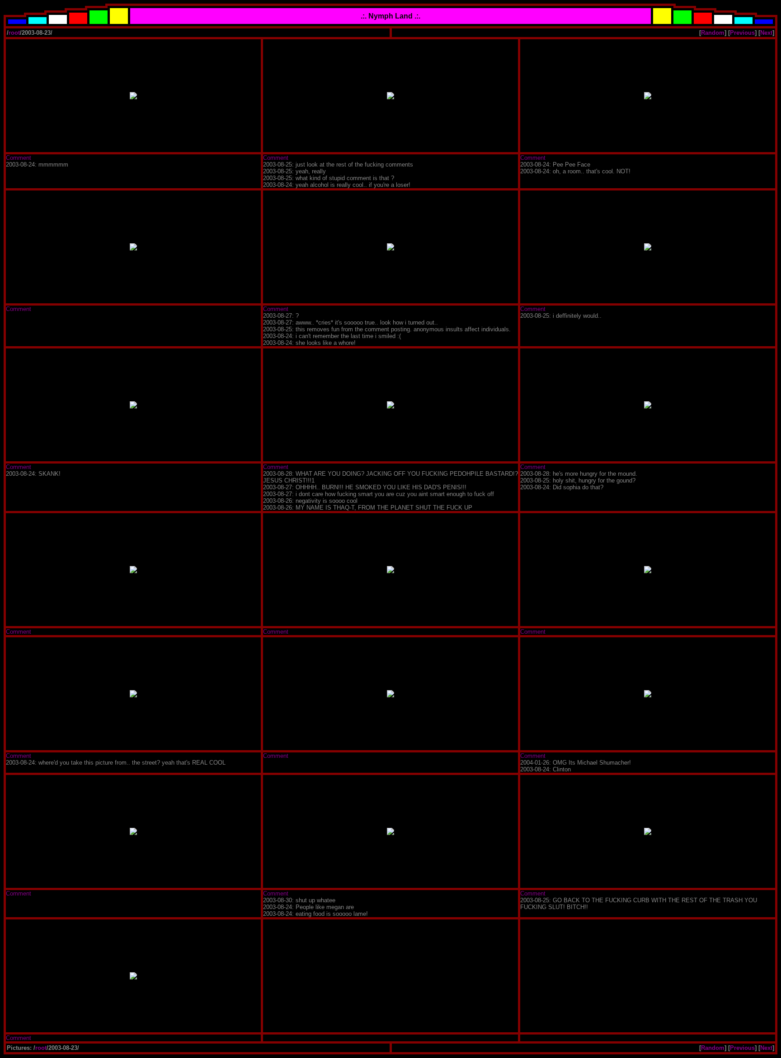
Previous (742, 32)
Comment (18, 157)
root (14, 32)
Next (766, 32)
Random (713, 32)
